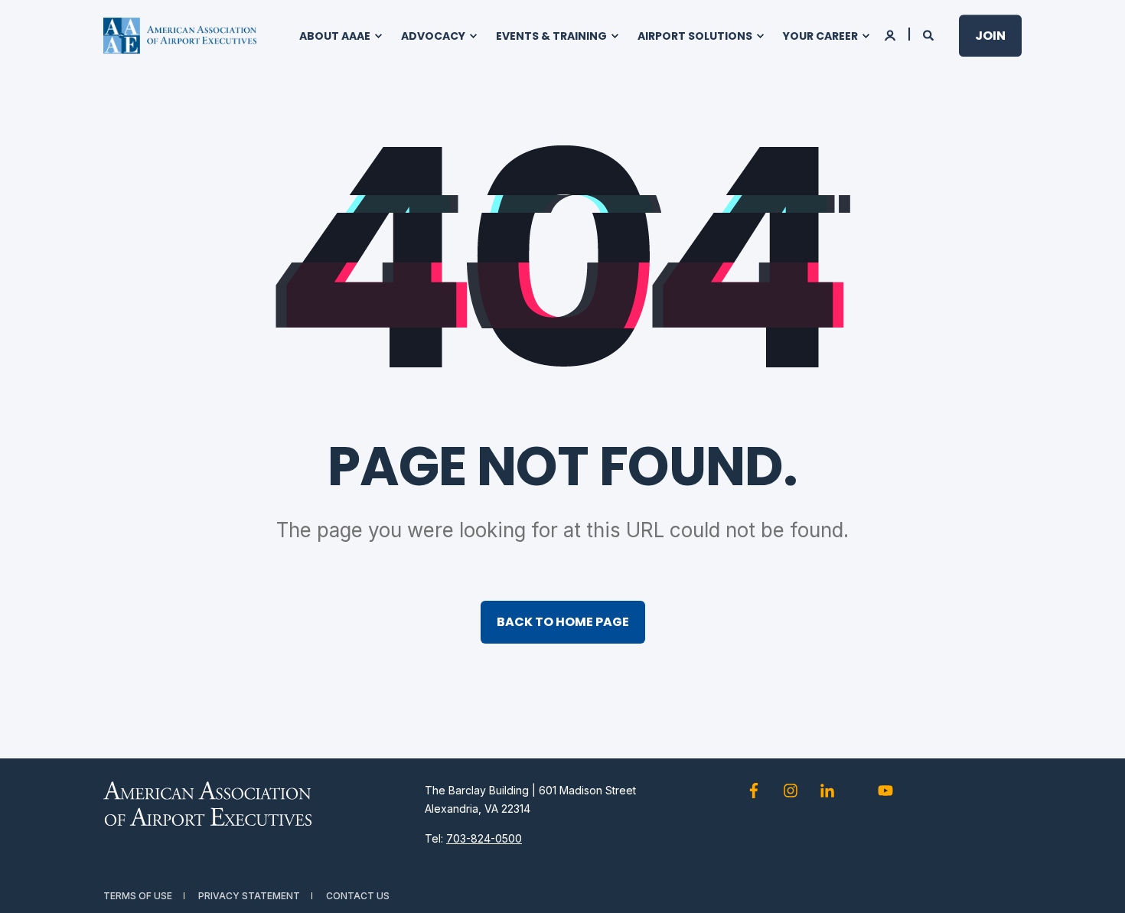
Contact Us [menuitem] (358, 896)
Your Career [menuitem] (820, 36)
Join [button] (990, 35)
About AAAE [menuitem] (334, 36)
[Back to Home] (179, 36)
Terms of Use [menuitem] (137, 896)
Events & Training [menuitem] (551, 36)
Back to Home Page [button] (563, 622)
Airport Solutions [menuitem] (695, 36)
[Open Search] (929, 34)
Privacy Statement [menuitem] (249, 896)
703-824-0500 (484, 838)
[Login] (891, 34)
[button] (1094, 882)
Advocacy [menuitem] (433, 36)
